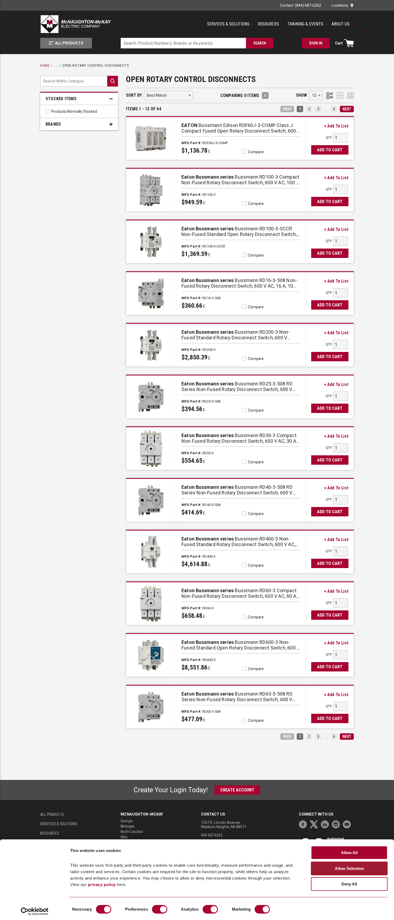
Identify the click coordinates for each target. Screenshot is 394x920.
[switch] (159, 909)
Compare (256, 152)
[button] (230, 24)
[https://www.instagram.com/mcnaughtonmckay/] (337, 823)
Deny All (349, 884)
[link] (300, 109)
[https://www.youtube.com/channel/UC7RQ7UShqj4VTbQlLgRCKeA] (348, 823)
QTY (329, 138)
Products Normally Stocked (74, 111)
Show (301, 95)
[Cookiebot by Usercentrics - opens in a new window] (34, 911)
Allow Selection (349, 868)
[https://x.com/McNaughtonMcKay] (315, 823)
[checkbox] (48, 111)
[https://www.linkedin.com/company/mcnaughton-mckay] (326, 823)
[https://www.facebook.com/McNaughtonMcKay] (304, 823)
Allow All (349, 852)
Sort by (134, 95)
